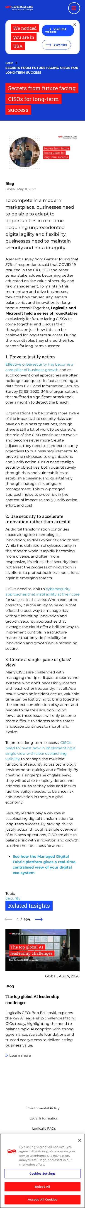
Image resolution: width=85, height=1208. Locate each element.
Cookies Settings (42, 1173)
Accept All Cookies (42, 1199)
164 (27, 919)
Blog (9, 184)
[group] (42, 1010)
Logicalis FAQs (44, 1128)
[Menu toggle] (74, 8)
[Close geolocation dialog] (75, 24)
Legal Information (44, 1118)
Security (12, 898)
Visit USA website (55, 30)
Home (9, 63)
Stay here (60, 44)
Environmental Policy (42, 1108)
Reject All (42, 1186)
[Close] (80, 1140)
